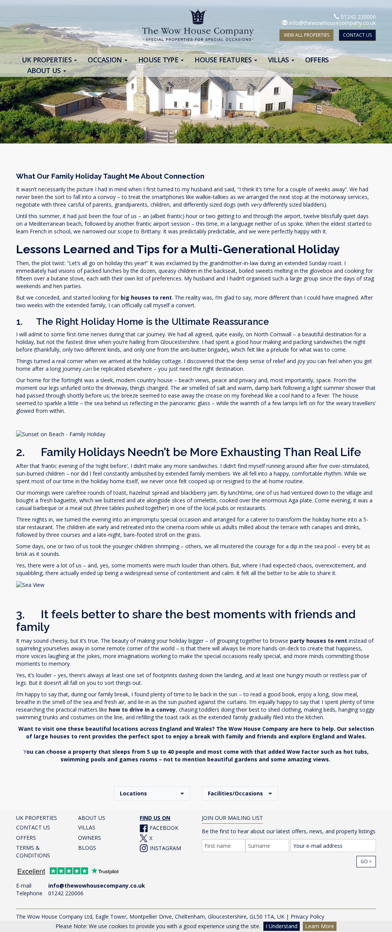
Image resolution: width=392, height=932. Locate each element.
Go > (366, 861)
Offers (317, 59)
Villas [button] (279, 59)
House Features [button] (223, 59)
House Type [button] (159, 59)
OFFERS (26, 837)
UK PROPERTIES (36, 817)
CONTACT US (357, 35)
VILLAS (86, 827)
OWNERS (89, 837)
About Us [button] (44, 70)
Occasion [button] (106, 59)
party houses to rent (318, 640)
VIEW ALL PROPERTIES (306, 35)
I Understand (281, 926)
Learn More (319, 926)
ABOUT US (91, 817)
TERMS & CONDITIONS (33, 851)
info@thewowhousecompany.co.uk (332, 22)
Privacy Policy (307, 916)
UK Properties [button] (47, 59)
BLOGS (87, 847)
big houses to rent (146, 297)
